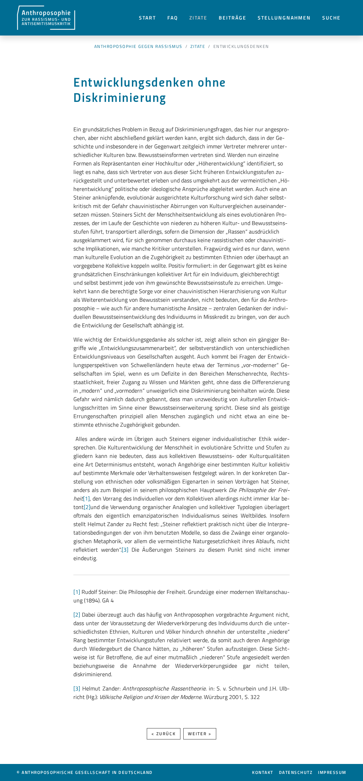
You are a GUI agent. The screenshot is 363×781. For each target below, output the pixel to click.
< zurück (163, 733)
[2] (87, 507)
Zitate (198, 17)
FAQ (172, 17)
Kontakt (262, 772)
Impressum (332, 772)
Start (147, 17)
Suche (331, 17)
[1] (86, 498)
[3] (125, 549)
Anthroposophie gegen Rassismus (138, 46)
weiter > (200, 733)
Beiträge (232, 17)
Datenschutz (296, 772)
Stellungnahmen (284, 17)
